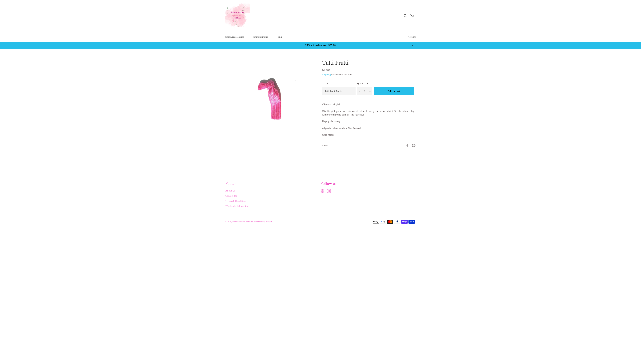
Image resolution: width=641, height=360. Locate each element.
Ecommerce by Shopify (263, 221)
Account (412, 37)
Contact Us (231, 195)
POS (248, 221)
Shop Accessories (235, 37)
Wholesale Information (237, 206)
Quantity (362, 83)
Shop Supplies (261, 37)
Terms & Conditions (235, 201)
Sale (280, 37)
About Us (230, 190)
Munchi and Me (238, 221)
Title (325, 83)
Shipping (326, 74)
